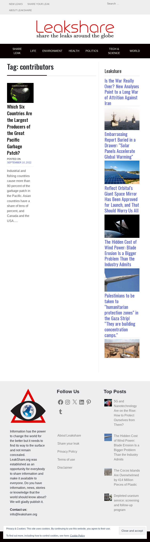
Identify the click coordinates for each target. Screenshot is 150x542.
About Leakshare (20, 10)
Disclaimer (64, 467)
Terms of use (66, 459)
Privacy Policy (67, 451)
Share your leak (38, 4)
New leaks (16, 4)
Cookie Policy (77, 535)
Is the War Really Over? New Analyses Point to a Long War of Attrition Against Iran (121, 91)
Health (74, 50)
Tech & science (114, 51)
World (135, 50)
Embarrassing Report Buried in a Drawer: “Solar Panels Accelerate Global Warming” (120, 145)
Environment (52, 50)
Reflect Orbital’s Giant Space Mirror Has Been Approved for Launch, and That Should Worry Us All (121, 199)
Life (33, 50)
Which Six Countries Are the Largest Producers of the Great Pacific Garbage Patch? (19, 129)
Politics (92, 50)
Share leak (17, 51)
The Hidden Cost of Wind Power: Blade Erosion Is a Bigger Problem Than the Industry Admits (120, 253)
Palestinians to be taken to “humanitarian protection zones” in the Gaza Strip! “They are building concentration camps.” (121, 315)
